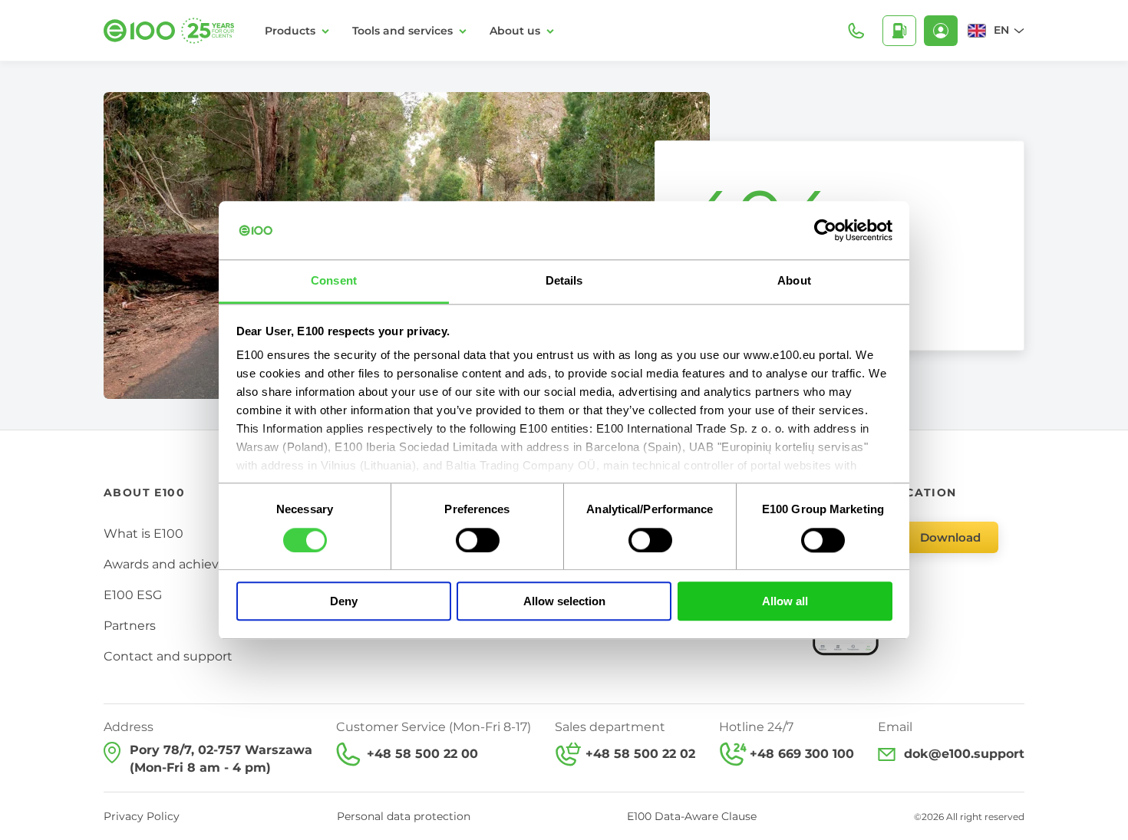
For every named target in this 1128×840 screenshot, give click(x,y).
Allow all (785, 601)
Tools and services (402, 31)
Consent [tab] (334, 281)
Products (290, 31)
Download (950, 537)
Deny (344, 601)
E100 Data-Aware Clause (692, 816)
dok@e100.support (964, 753)
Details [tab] (564, 281)
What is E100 (143, 533)
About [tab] (794, 281)
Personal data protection (403, 816)
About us (515, 31)
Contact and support (168, 656)
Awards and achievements (185, 564)
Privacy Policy (142, 816)
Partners (130, 625)
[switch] (478, 540)
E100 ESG (133, 595)
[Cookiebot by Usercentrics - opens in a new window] (825, 230)
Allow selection (564, 601)
